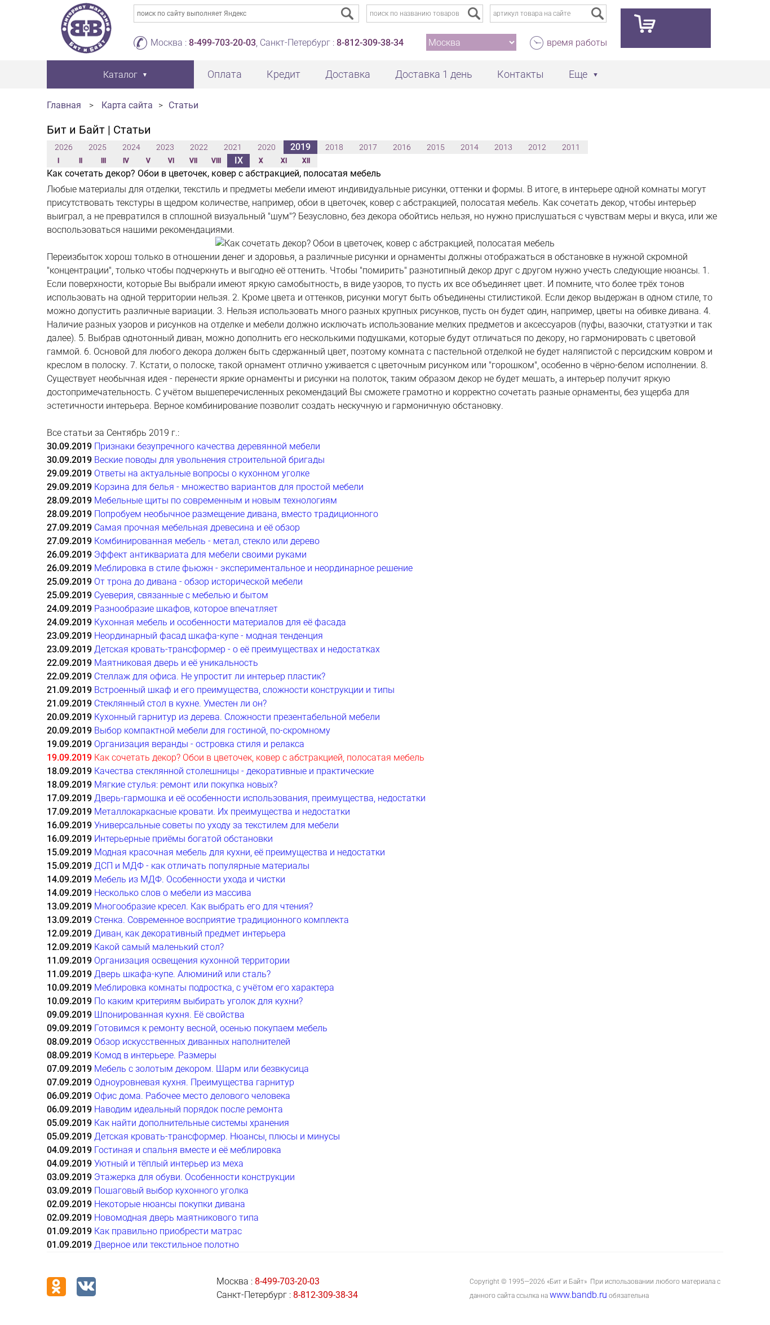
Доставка (347, 74)
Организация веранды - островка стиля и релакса (199, 744)
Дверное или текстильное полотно (166, 1244)
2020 (267, 147)
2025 (97, 147)
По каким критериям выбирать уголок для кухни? (198, 1001)
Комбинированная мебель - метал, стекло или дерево (207, 541)
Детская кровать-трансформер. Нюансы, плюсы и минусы (217, 1136)
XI (284, 161)
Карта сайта (127, 105)
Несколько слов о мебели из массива (172, 892)
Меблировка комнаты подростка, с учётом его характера (214, 987)
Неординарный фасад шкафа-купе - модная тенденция (208, 635)
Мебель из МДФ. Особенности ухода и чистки (189, 879)
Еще (578, 74)
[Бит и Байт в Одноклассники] (56, 1286)
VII (193, 161)
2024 (131, 147)
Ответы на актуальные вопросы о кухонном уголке (201, 473)
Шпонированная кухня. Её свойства (169, 1014)
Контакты (520, 74)
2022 (199, 147)
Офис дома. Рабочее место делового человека (192, 1095)
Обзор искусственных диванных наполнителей (192, 1041)
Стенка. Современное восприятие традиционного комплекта (221, 920)
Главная (64, 105)
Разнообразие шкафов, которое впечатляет (186, 608)
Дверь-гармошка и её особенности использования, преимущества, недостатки (260, 798)
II (80, 161)
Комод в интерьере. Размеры (155, 1055)
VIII (216, 161)
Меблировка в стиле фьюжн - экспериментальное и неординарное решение (253, 568)
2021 (233, 147)
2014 (470, 147)
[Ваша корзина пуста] (666, 28)
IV (126, 161)
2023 (165, 147)
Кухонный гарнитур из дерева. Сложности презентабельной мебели (237, 717)
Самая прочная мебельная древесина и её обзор (197, 527)
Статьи (183, 105)
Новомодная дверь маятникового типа (176, 1217)
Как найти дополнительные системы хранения (191, 1123)
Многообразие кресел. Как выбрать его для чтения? (203, 906)
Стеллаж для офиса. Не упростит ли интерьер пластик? (209, 676)
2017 (368, 147)
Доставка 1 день (433, 74)
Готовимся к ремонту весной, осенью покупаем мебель (211, 1028)
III (103, 161)
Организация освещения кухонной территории (192, 960)
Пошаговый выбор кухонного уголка (171, 1190)
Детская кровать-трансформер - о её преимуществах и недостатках (237, 649)
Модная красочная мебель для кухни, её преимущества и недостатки (239, 852)
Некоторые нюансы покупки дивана (169, 1204)
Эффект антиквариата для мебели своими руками (200, 554)
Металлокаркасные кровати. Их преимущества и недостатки (222, 811)
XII (306, 161)
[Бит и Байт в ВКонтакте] (86, 1286)
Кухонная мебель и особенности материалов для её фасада (220, 622)
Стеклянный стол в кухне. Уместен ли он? (180, 703)
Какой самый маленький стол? (159, 947)
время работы (577, 42)
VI (171, 161)
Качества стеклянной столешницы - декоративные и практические (234, 771)
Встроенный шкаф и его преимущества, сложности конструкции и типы (244, 689)
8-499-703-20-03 (222, 42)
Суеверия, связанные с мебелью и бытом (181, 595)
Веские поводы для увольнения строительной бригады (209, 459)
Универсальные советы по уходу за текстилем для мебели (216, 825)
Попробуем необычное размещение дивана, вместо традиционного (236, 514)
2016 (402, 147)
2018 (334, 147)
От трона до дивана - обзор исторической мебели (198, 581)
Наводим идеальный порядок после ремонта (188, 1109)
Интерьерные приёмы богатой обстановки (183, 838)
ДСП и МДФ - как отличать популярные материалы (201, 865)
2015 (436, 147)
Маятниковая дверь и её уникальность (176, 662)
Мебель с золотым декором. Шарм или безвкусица (201, 1068)
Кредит (283, 74)
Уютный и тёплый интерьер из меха (169, 1163)
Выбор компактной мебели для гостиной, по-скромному (212, 730)
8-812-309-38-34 (370, 42)
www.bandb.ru (578, 1294)
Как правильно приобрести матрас (168, 1231)
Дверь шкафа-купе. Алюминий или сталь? (182, 974)
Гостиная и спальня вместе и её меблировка (187, 1150)
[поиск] (474, 13)
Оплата (224, 74)
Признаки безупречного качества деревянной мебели (207, 446)
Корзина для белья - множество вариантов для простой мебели (229, 487)
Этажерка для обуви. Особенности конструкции (194, 1177)
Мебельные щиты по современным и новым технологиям (215, 500)
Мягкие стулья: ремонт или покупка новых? (185, 784)
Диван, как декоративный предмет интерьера (190, 933)
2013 (503, 147)
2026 (64, 147)
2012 (537, 147)
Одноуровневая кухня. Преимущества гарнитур (194, 1082)
